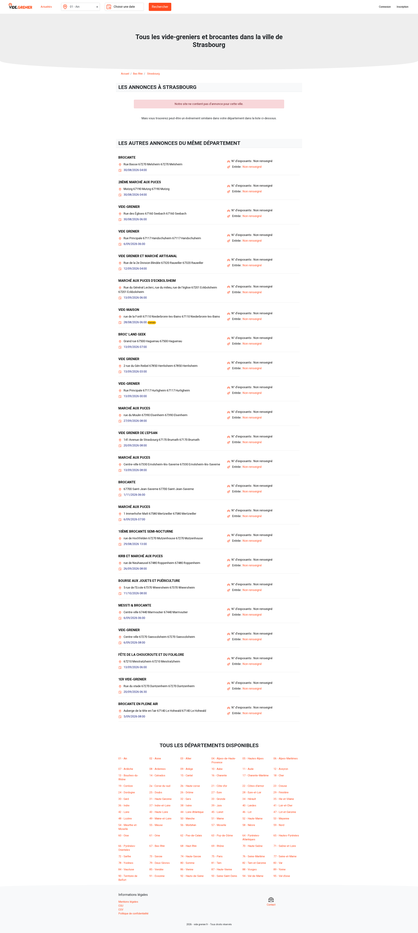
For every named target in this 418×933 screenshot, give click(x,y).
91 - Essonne (157, 876)
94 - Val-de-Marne (252, 876)
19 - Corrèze (125, 786)
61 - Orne (154, 836)
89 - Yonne (279, 869)
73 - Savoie (155, 856)
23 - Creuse (280, 786)
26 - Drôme (186, 792)
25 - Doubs (155, 792)
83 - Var (277, 863)
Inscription (402, 7)
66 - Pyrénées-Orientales (127, 848)
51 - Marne (217, 819)
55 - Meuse (156, 825)
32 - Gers (185, 799)
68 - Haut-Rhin (188, 846)
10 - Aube (217, 769)
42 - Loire (123, 812)
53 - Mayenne (281, 819)
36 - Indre (123, 806)
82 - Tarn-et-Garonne (254, 863)
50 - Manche (187, 819)
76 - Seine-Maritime (253, 856)
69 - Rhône (217, 846)
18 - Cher (278, 776)
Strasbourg (153, 74)
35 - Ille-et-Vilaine (283, 799)
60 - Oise (123, 836)
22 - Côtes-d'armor (253, 786)
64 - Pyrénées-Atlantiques (251, 837)
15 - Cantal (186, 776)
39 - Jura (216, 806)
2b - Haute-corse (190, 786)
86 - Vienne (186, 869)
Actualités (46, 7)
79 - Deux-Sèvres (159, 863)
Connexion (385, 7)
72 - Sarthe (124, 856)
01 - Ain (122, 759)
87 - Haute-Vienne (221, 869)
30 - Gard (123, 799)
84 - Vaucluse (126, 869)
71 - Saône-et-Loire (284, 846)
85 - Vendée (156, 869)
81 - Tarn (216, 863)
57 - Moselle (218, 825)
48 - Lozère (125, 819)
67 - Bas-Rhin (157, 846)
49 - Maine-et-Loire (160, 819)
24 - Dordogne (126, 792)
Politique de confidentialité (133, 914)
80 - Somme (187, 863)
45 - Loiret (217, 812)
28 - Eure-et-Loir (251, 792)
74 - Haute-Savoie (190, 856)
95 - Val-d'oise (281, 876)
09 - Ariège (186, 769)
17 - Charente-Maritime (255, 776)
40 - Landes (249, 806)
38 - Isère (186, 806)
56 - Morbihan (188, 825)
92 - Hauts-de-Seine (192, 876)
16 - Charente (219, 776)
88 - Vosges (249, 869)
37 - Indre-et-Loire (159, 806)
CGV (120, 910)
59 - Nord (278, 825)
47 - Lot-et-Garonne (284, 812)
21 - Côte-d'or (219, 786)
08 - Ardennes (157, 769)
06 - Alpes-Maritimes (285, 759)
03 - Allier (185, 759)
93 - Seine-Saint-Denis (224, 876)
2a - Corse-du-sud (159, 786)
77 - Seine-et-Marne (285, 856)
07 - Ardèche (125, 769)
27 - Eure (216, 792)
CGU (120, 906)
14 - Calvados (157, 776)
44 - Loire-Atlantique (192, 812)
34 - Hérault (249, 799)
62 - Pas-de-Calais (191, 836)
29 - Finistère (281, 792)
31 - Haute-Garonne (160, 799)
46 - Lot (246, 812)
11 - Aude (248, 769)
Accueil (125, 74)
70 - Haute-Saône (252, 846)
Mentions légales (128, 902)
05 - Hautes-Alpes (253, 759)
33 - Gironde (218, 799)
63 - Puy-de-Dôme (222, 836)
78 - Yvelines (125, 863)
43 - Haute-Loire (158, 812)
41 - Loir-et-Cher (282, 806)
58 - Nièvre (248, 825)
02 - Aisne (155, 759)
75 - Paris (217, 856)
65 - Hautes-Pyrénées (286, 836)
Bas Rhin (138, 74)
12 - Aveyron (280, 769)
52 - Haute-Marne (252, 819)
